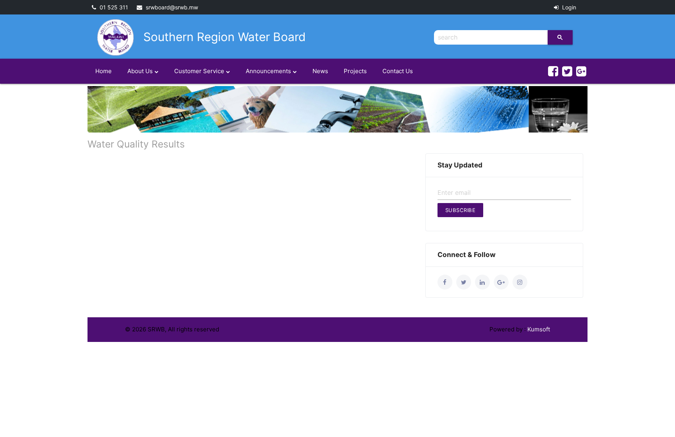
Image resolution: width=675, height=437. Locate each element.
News (320, 71)
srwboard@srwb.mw (171, 7)
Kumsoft (538, 329)
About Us (140, 71)
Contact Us (397, 71)
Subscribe (460, 210)
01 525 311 (113, 7)
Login (568, 7)
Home (103, 71)
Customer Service (199, 71)
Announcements (268, 71)
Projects (355, 71)
